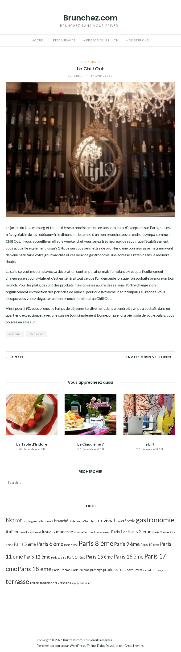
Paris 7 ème (71, 544)
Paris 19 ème (61, 570)
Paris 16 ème (129, 556)
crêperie (128, 521)
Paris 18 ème (34, 568)
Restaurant (90, 61)
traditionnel (48, 583)
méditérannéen (99, 532)
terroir (34, 583)
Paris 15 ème (99, 556)
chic (92, 521)
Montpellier (81, 532)
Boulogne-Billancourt (38, 521)
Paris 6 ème (36, 333)
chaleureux (76, 521)
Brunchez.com (90, 17)
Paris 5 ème (25, 544)
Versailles (64, 583)
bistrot (14, 520)
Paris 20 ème (80, 570)
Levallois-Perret (30, 532)
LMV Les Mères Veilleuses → (150, 357)
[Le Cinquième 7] (90, 414)
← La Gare (15, 357)
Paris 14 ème (76, 557)
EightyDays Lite (107, 646)
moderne (15, 333)
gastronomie (155, 519)
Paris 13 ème (58, 557)
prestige (96, 570)
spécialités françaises (155, 570)
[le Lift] (149, 414)
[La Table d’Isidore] (32, 414)
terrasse (17, 581)
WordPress (77, 646)
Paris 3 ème (160, 532)
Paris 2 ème (140, 531)
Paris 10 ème (149, 545)
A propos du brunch (100, 40)
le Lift (149, 444)
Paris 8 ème (95, 543)
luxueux (48, 532)
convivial (105, 520)
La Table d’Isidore (31, 444)
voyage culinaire (81, 582)
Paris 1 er (119, 532)
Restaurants (64, 40)
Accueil (38, 40)
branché (61, 521)
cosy (118, 521)
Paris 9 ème (127, 544)
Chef (86, 521)
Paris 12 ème (37, 556)
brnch (77, 75)
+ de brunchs (137, 40)
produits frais (114, 569)
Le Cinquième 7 (90, 444)
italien (12, 531)
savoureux (134, 570)
